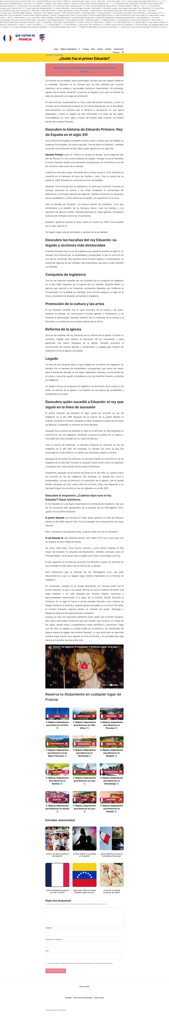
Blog (93, 49)
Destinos (116, 52)
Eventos (108, 49)
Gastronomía (119, 49)
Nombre (49, 928)
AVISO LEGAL (85, 986)
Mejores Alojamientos (69, 49)
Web (47, 951)
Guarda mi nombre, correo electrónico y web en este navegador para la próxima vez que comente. (80, 963)
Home (56, 49)
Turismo (86, 49)
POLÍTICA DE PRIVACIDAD (82, 998)
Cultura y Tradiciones (54, 55)
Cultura (100, 49)
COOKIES (68, 998)
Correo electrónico (54, 939)
